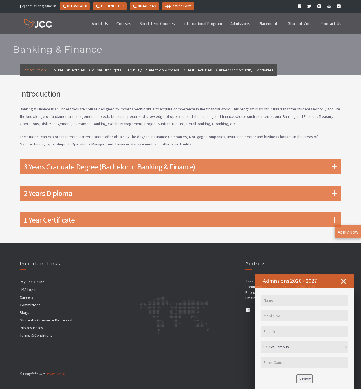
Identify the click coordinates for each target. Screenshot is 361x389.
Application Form (178, 6)
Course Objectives (67, 70)
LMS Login (28, 289)
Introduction (34, 70)
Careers (26, 297)
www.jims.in (56, 373)
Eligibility (134, 70)
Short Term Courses (157, 23)
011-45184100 (76, 6)
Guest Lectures (198, 70)
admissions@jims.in (41, 6)
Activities (265, 70)
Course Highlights (105, 70)
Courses (123, 23)
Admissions (240, 23)
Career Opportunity (234, 70)
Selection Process (162, 70)
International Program (202, 23)
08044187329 (146, 6)
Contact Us (331, 23)
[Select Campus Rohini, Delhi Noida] (304, 347)
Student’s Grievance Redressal (46, 320)
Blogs (24, 312)
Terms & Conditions (36, 335)
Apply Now (348, 232)
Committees (30, 304)
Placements (269, 23)
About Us (100, 23)
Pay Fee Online (32, 281)
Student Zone (300, 23)
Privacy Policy (31, 327)
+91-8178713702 (112, 6)
